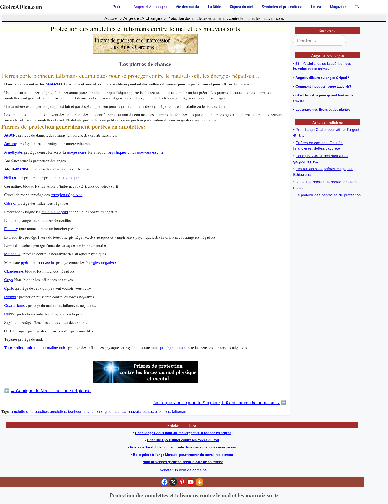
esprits (119, 412)
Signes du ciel (241, 6)
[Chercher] (355, 40)
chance (89, 412)
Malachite (12, 254)
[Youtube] (191, 482)
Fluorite (10, 229)
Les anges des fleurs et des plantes (323, 109)
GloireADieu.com (21, 6)
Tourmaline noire (19, 348)
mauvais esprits (150, 152)
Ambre (10, 144)
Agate (9, 135)
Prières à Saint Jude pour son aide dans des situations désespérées (183, 447)
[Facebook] (164, 482)
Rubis (9, 314)
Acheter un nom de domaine (183, 470)
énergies (104, 412)
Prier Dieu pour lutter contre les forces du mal (183, 440)
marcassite (46, 263)
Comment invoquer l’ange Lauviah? (323, 86)
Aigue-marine (16, 169)
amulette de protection (29, 412)
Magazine (338, 6)
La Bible (214, 6)
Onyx (8, 280)
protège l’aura (171, 348)
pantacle (150, 412)
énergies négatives (66, 195)
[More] (199, 482)
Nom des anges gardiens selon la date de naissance (183, 462)
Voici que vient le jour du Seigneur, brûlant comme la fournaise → (216, 402)
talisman (179, 412)
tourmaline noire (53, 348)
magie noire (76, 152)
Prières (119, 6)
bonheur (75, 412)
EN (357, 6)
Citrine (9, 203)
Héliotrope (12, 178)
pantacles (53, 84)
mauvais (134, 412)
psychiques (117, 152)
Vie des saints (187, 6)
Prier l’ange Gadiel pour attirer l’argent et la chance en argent (183, 433)
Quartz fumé (14, 305)
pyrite (25, 263)
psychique (70, 178)
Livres (316, 6)
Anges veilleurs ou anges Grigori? (322, 78)
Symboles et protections (282, 6)
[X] (173, 482)
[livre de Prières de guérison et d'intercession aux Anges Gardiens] (145, 52)
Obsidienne (13, 271)
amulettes (58, 412)
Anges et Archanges (150, 6)
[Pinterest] (182, 482)
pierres (164, 412)
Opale (9, 288)
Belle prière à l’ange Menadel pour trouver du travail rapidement (183, 455)
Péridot (10, 297)
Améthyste (13, 152)
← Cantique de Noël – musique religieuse (51, 390)
